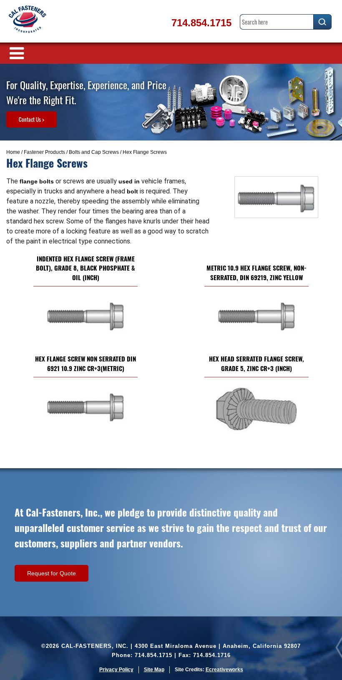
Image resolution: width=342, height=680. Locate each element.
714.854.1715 (201, 22)
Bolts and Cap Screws (94, 152)
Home (13, 152)
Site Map (154, 669)
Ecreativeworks (224, 669)
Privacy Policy (116, 669)
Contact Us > (31, 119)
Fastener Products (44, 152)
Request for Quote (51, 573)
